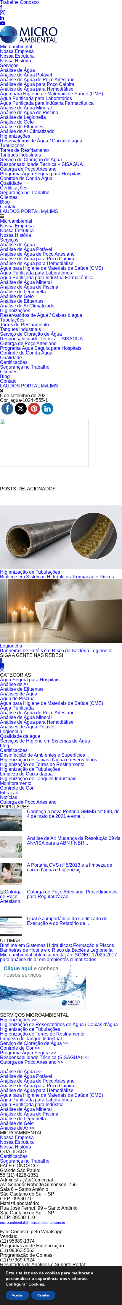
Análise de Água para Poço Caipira (37, 84)
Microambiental (16, 46)
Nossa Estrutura (17, 56)
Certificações (14, 187)
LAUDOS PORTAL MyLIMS (29, 211)
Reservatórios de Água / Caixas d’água (41, 140)
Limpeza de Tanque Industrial (31, 1038)
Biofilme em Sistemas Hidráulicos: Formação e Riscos (57, 576)
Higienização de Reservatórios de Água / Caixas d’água (59, 1024)
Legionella (11, 645)
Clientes (8, 197)
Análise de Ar (14, 684)
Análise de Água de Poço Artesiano (37, 79)
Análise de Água (17, 70)
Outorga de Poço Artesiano (28, 169)
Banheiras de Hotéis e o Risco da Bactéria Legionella (56, 650)
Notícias (8, 797)
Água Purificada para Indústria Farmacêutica (47, 103)
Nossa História (15, 60)
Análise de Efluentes (22, 126)
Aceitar (17, 1295)
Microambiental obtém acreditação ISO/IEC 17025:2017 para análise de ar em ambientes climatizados (58, 957)
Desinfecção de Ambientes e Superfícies (42, 755)
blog (4, 745)
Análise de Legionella (23, 117)
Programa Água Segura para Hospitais (40, 173)
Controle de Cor (16, 787)
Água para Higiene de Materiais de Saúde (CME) (51, 93)
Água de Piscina (17, 698)
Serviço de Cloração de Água (31, 159)
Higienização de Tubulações (30, 572)
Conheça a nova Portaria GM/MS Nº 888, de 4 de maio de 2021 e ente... (73, 814)
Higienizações (15, 136)
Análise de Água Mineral (26, 107)
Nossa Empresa (17, 51)
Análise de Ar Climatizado (27, 131)
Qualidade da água (20, 736)
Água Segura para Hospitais (30, 679)
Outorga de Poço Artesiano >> (31, 1062)
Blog (5, 201)
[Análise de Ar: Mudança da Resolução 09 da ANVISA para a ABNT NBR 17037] (11, 847)
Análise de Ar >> (17, 1128)
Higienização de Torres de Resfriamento (42, 764)
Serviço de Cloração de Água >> (34, 1043)
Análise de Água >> (20, 1071)
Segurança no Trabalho (24, 192)
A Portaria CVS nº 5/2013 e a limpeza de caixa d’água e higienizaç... (69, 867)
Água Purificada (17, 707)
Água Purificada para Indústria (32, 1104)
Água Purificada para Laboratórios (36, 98)
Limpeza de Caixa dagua (26, 773)
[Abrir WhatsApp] (107, 1290)
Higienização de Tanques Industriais (38, 778)
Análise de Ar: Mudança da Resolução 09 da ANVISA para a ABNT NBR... (74, 840)
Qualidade (11, 183)
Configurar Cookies (25, 1284)
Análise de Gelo (17, 121)
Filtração (9, 792)
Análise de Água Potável (26, 74)
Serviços (9, 65)
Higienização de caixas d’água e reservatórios (48, 759)
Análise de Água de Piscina (29, 112)
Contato (8, 206)
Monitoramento (15, 783)
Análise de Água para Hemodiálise (36, 88)
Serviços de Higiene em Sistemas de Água (45, 740)
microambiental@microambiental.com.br (32, 1223)
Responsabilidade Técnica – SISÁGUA (41, 164)
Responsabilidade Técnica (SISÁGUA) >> (44, 1057)
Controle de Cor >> (20, 1048)
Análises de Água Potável (27, 726)
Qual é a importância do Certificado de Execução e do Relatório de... (67, 921)
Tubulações (12, 145)
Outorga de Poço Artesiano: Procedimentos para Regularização (72, 894)
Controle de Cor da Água (26, 178)
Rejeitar (43, 1295)
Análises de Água (18, 693)
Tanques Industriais (20, 154)
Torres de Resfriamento (24, 150)
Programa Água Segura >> (28, 1052)
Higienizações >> (18, 1019)
